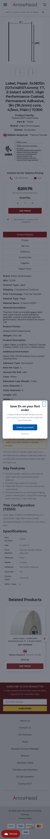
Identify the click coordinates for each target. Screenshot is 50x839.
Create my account (25, 427)
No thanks (25, 434)
